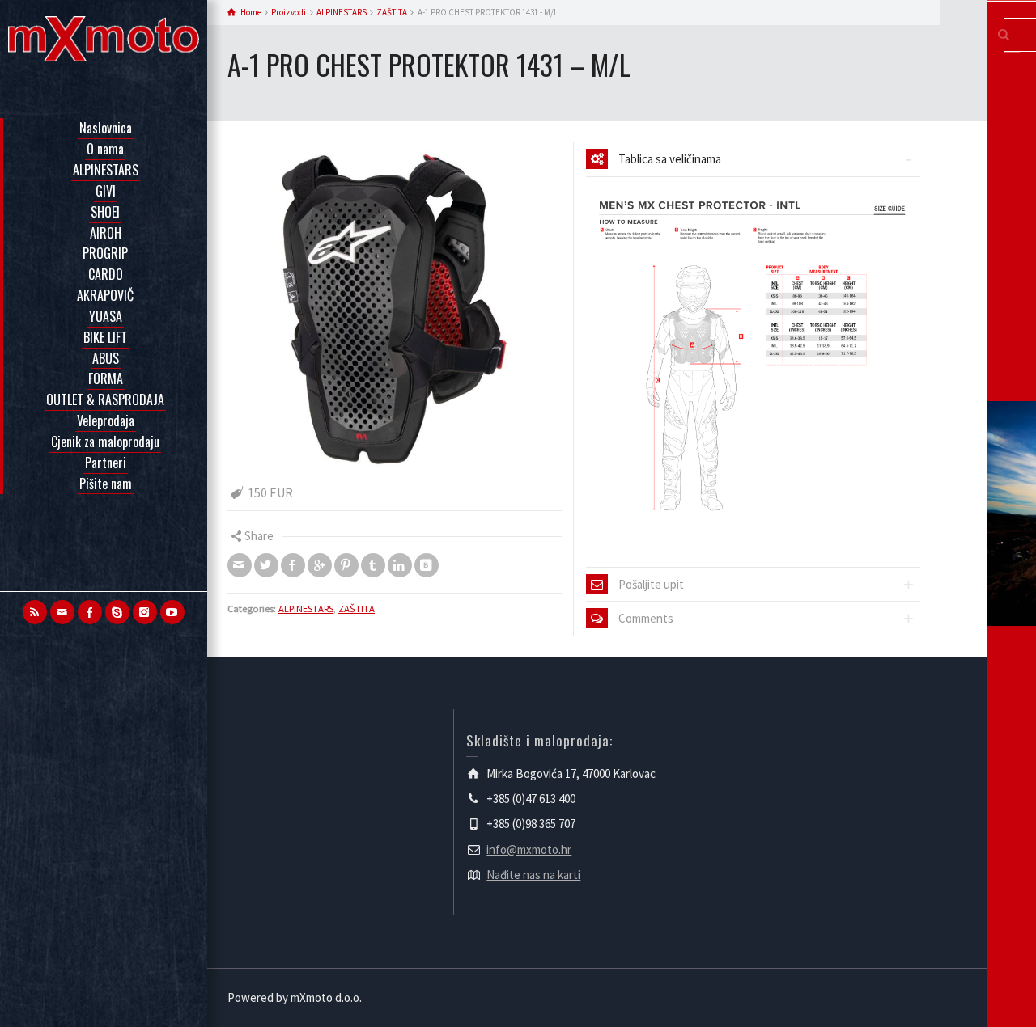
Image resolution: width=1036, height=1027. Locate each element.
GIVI (106, 191)
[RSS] (35, 612)
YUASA (105, 316)
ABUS (105, 358)
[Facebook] (90, 612)
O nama (105, 148)
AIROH (105, 233)
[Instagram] (145, 612)
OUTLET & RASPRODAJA (105, 399)
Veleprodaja (105, 420)
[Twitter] (266, 565)
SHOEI (105, 212)
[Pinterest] (346, 565)
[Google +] (320, 565)
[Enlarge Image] (394, 308)
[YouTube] (172, 612)
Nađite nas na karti (533, 874)
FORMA (105, 378)
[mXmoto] (103, 37)
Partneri (105, 462)
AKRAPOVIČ (105, 295)
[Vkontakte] (426, 565)
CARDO (105, 274)
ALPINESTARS (105, 170)
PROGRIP (105, 253)
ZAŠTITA (356, 608)
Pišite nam (105, 483)
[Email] (62, 612)
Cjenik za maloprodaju (105, 441)
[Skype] (117, 612)
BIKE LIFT (105, 337)
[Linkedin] (400, 565)
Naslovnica (105, 127)
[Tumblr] (373, 565)
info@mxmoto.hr (528, 849)
